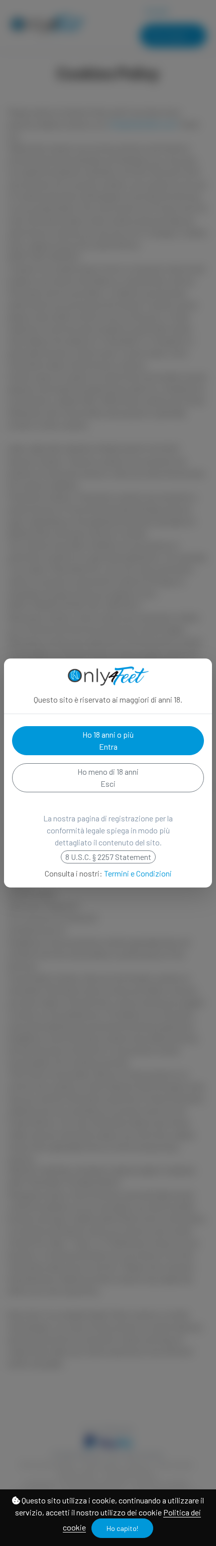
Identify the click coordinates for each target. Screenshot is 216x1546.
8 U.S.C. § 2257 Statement (108, 856)
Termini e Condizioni (138, 873)
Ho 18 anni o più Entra (108, 740)
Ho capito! (122, 1528)
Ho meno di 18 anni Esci (108, 777)
